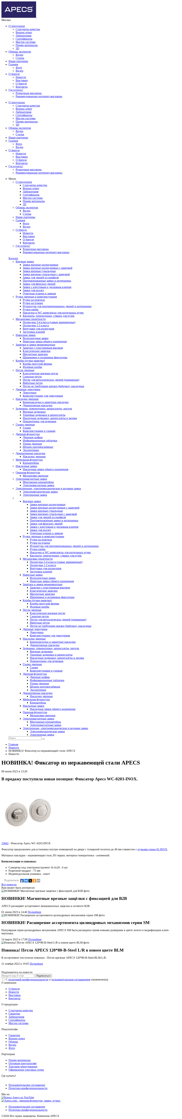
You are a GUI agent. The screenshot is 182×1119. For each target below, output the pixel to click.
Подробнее (34, 912)
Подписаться (43, 975)
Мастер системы (26, 42)
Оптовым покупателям (22, 1063)
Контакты (22, 86)
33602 (5, 843)
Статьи (20, 57)
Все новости (9, 884)
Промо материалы (27, 45)
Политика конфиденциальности (28, 1088)
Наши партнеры (18, 61)
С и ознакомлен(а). (57, 979)
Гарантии (14, 1013)
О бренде (14, 73)
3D (17, 48)
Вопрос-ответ (24, 32)
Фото (19, 67)
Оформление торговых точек (26, 1069)
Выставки (22, 80)
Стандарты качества (28, 29)
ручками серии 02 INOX (152, 849)
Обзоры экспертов (20, 51)
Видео (19, 54)
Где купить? (16, 89)
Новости (21, 77)
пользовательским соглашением (70, 979)
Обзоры (13, 1041)
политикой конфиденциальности (28, 979)
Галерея (13, 64)
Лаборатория (23, 35)
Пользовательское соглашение (27, 1085)
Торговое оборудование (23, 1066)
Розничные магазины (29, 93)
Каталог (13, 258)
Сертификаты (24, 38)
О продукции (17, 26)
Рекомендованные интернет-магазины (39, 96)
